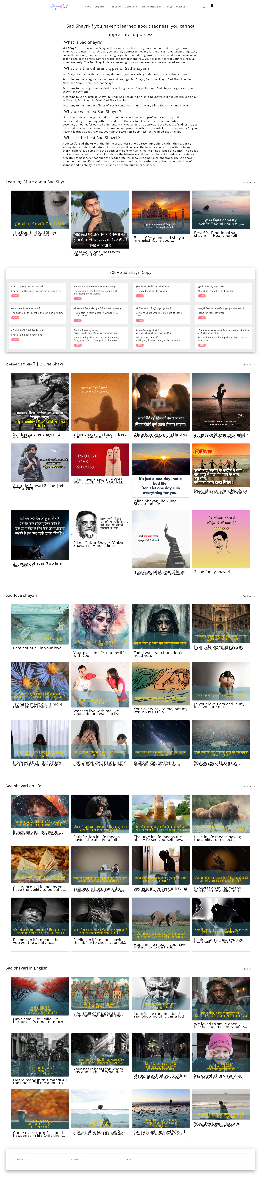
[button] (101, 7)
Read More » (249, 182)
